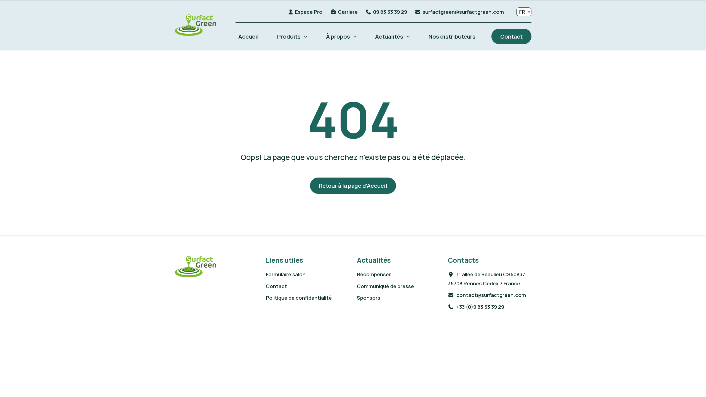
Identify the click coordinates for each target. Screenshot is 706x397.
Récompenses (374, 274)
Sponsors (368, 297)
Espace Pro (308, 12)
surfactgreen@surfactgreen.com (463, 12)
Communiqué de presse (385, 286)
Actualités (389, 36)
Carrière (348, 12)
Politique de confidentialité (299, 297)
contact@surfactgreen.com (490, 295)
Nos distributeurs (452, 36)
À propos (338, 36)
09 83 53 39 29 (390, 12)
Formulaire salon (286, 274)
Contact (511, 36)
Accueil (248, 36)
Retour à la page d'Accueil (353, 185)
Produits (289, 36)
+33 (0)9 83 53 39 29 (479, 307)
